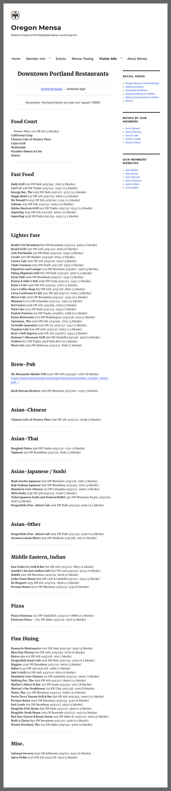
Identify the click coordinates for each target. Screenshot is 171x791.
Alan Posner (131, 173)
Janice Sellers (132, 184)
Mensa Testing (82, 59)
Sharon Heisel (132, 142)
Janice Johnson (133, 132)
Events (61, 59)
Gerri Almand (132, 128)
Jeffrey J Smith (133, 139)
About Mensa (137, 59)
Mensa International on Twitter (142, 97)
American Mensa (134, 86)
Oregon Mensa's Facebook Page (142, 83)
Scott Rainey (132, 187)
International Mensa (136, 90)
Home (16, 59)
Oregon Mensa (36, 28)
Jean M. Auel (131, 135)
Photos (129, 101)
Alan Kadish (131, 170)
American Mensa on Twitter (140, 93)
